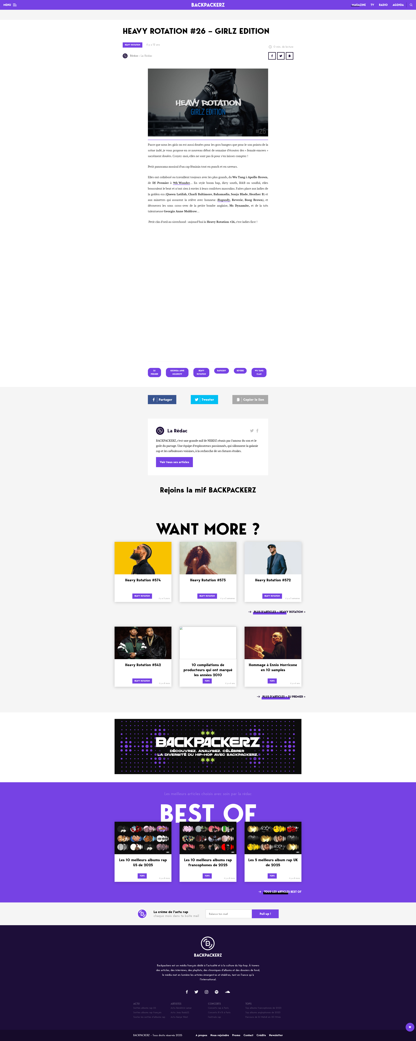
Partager (165, 399)
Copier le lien (253, 399)
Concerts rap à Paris (218, 1007)
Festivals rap (214, 1017)
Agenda (398, 5)
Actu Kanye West (179, 1017)
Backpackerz (208, 4)
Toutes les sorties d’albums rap (149, 1017)
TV (372, 5)
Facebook (257, 431)
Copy (289, 56)
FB (272, 56)
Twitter (281, 56)
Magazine (359, 5)
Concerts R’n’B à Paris (219, 1012)
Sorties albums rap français (147, 1012)
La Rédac (141, 56)
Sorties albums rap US (144, 1007)
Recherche (411, 4)
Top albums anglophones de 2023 (262, 1012)
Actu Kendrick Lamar (181, 1007)
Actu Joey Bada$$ (180, 1012)
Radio (383, 5)
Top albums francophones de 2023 (263, 1007)
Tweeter (208, 399)
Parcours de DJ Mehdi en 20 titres (263, 1017)
